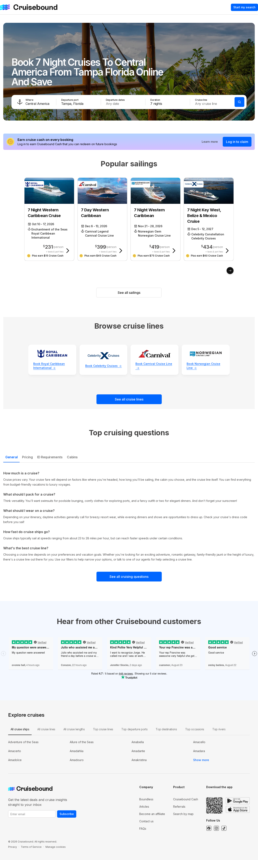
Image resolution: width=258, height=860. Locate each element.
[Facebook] (208, 828)
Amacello (199, 742)
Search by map (183, 814)
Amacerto (14, 751)
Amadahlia (76, 751)
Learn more (210, 141)
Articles (144, 806)
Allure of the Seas (82, 742)
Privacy (12, 846)
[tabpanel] (129, 516)
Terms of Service (31, 846)
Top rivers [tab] (219, 729)
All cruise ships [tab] (20, 729)
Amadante (138, 751)
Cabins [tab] (72, 457)
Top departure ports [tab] (134, 729)
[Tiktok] (223, 828)
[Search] (239, 102)
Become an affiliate (152, 814)
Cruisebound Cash (185, 799)
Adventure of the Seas (23, 742)
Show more (201, 760)
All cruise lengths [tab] (74, 729)
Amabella (138, 742)
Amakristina (139, 760)
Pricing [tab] (27, 457)
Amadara (199, 751)
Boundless (146, 799)
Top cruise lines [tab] (103, 729)
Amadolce (15, 760)
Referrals (179, 806)
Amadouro (77, 760)
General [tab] (11, 457)
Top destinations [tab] (166, 729)
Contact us (146, 821)
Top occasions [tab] (194, 729)
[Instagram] (216, 828)
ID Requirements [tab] (49, 457)
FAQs (142, 828)
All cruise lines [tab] (46, 729)
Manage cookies (55, 846)
